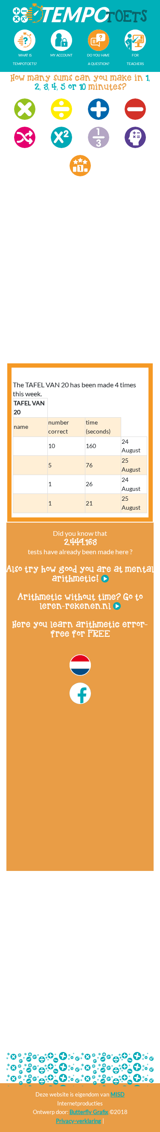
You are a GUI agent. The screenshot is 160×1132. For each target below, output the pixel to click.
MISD (118, 1094)
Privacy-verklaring (78, 1120)
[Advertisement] (80, 278)
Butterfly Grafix (89, 1111)
